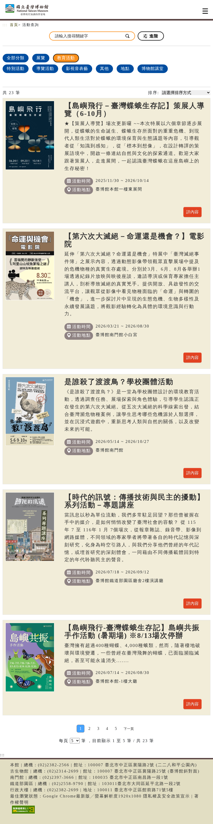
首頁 (14, 25)
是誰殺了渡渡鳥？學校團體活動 (119, 382)
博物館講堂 (153, 68)
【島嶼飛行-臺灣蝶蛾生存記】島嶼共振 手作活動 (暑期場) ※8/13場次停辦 (132, 631)
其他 (104, 68)
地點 (125, 68)
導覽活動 (45, 68)
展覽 (40, 58)
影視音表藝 (77, 68)
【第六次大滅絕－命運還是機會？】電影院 (134, 240)
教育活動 (66, 58)
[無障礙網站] (22, 813)
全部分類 (15, 58)
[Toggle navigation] (205, 11)
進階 (153, 36)
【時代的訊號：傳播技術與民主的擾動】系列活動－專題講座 (134, 501)
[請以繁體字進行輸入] (128, 36)
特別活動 (15, 68)
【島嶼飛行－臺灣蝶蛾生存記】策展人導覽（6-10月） (134, 109)
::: (5, 25)
